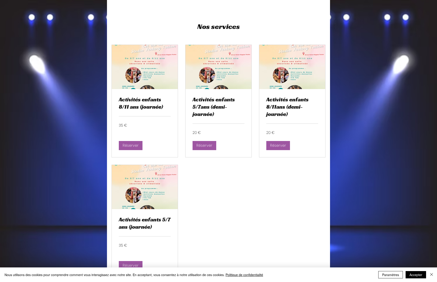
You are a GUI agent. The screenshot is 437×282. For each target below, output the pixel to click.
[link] (145, 103)
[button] (130, 145)
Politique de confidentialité (244, 274)
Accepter (415, 274)
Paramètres (390, 274)
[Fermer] (431, 274)
